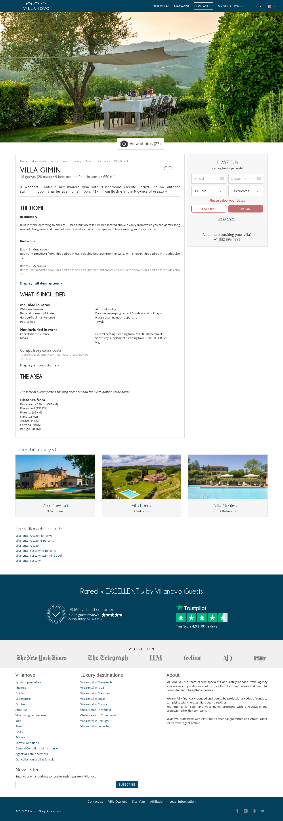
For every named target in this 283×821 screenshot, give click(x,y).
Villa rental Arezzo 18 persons (34, 540)
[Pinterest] (254, 811)
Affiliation (157, 801)
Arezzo (90, 161)
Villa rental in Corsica (93, 704)
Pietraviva (104, 161)
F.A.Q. (19, 732)
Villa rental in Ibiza (92, 688)
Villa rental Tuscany (28, 561)
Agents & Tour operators (31, 754)
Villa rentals (39, 161)
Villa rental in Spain (92, 699)
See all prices (226, 219)
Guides (20, 693)
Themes (20, 688)
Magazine (182, 6)
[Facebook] (237, 811)
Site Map (138, 801)
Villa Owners (117, 801)
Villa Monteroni (227, 505)
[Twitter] (263, 811)
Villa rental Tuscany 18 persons (35, 551)
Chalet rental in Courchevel (98, 715)
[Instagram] (246, 811)
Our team (21, 704)
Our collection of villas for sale (34, 759)
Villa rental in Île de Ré (94, 726)
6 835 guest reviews (84, 614)
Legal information (183, 801)
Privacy (20, 737)
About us (21, 710)
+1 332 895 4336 (227, 239)
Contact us (203, 6)
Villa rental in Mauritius (95, 693)
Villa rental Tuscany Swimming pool (38, 555)
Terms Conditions (27, 743)
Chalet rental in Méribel (95, 710)
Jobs (18, 721)
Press (19, 726)
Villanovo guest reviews (30, 715)
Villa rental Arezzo (27, 546)
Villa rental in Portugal (94, 721)
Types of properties (28, 682)
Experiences (23, 699)
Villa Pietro (141, 505)
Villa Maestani (55, 505)
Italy (65, 161)
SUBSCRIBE (127, 784)
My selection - (231, 6)
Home (24, 161)
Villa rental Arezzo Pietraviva (33, 536)
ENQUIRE (209, 209)
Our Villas (161, 6)
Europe (54, 161)
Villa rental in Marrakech (96, 682)
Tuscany (76, 161)
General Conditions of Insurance (36, 748)
